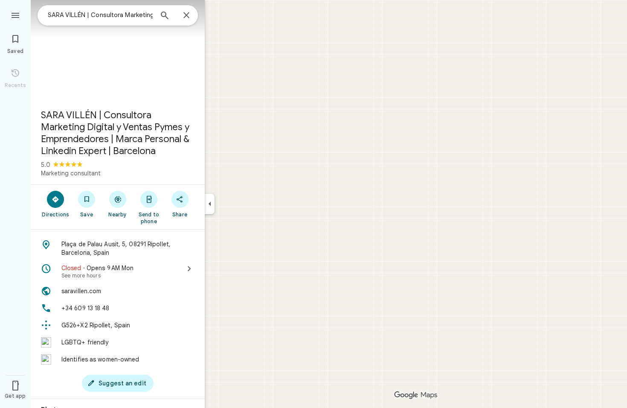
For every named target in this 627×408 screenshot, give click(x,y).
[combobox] (100, 15)
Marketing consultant (71, 173)
